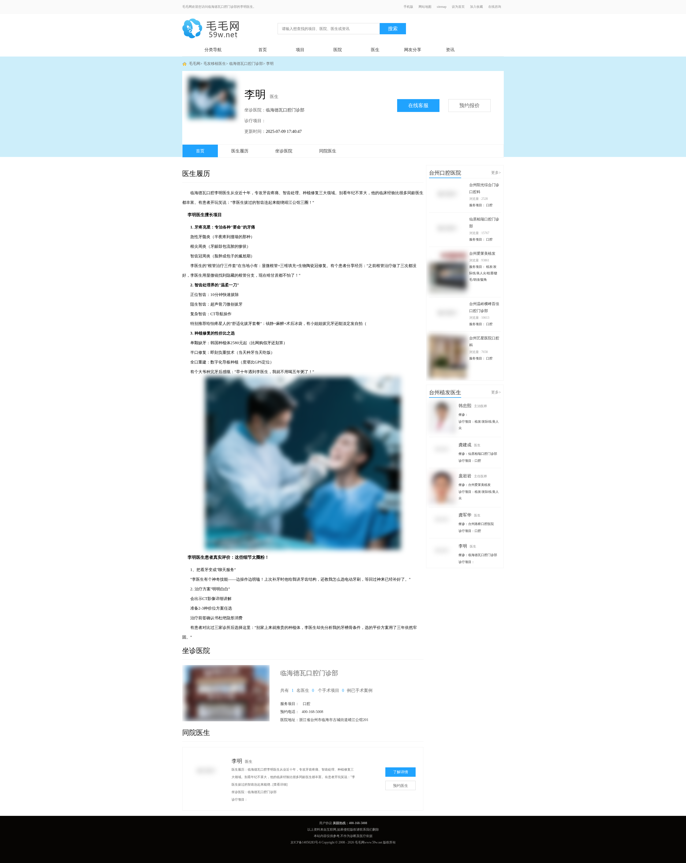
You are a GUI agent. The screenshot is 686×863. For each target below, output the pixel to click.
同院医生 (327, 151)
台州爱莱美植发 (482, 254)
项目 (300, 49)
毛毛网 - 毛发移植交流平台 (210, 28)
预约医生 (400, 786)
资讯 (450, 49)
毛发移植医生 (214, 64)
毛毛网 (194, 64)
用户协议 (325, 823)
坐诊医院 (283, 151)
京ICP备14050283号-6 (305, 842)
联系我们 (366, 829)
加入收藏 (476, 7)
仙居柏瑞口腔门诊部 (482, 454)
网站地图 (425, 7)
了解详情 (400, 772)
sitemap (441, 7)
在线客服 (418, 105)
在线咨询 (494, 7)
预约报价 (469, 105)
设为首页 (458, 7)
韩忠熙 (472, 405)
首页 (262, 49)
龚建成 (469, 444)
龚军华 (469, 515)
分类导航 (213, 49)
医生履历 (239, 151)
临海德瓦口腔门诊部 (246, 64)
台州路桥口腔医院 (481, 524)
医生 (375, 49)
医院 (337, 49)
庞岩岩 (472, 476)
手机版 (408, 7)
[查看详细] (280, 784)
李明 (270, 64)
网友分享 (412, 49)
